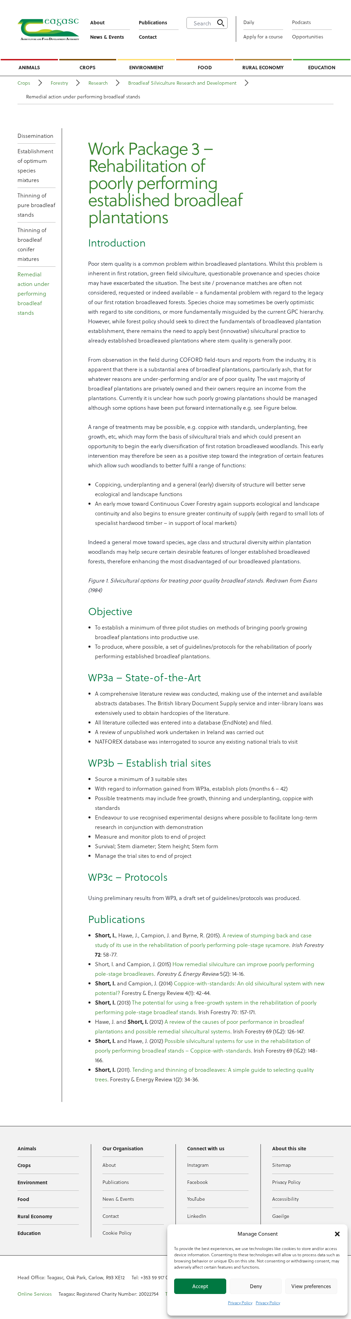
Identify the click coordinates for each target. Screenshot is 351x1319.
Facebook (197, 1182)
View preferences (311, 1286)
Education (321, 67)
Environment (146, 67)
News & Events (107, 36)
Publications (153, 22)
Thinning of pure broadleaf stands (36, 204)
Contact (148, 36)
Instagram (198, 1164)
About (97, 22)
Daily (248, 22)
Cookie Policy (116, 1232)
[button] (337, 1234)
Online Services (34, 1293)
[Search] (221, 23)
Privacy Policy (240, 1302)
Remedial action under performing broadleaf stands (33, 293)
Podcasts (301, 22)
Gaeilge (280, 1216)
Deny (256, 1286)
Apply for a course (263, 36)
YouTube (196, 1198)
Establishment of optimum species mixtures (35, 165)
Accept (200, 1286)
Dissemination (35, 136)
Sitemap (281, 1164)
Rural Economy (263, 67)
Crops (88, 67)
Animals (29, 67)
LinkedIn (196, 1216)
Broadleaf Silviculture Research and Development (182, 82)
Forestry (59, 82)
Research (98, 82)
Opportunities (307, 36)
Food (205, 67)
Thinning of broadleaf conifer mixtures (31, 244)
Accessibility (285, 1198)
